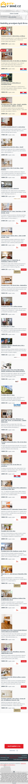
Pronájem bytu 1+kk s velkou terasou (11, 306)
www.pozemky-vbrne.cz (10, 764)
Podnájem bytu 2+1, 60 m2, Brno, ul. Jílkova (13, 36)
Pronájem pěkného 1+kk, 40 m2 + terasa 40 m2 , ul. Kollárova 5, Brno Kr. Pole (13, 699)
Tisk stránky (2, 755)
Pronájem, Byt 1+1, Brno (7, 326)
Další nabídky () (14, 746)
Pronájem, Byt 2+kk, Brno (8, 531)
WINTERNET (25, 759)
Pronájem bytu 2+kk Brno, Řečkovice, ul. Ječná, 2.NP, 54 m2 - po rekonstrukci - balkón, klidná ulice (13, 420)
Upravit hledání (14, 13)
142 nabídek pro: (4, 16)
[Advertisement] (14, 728)
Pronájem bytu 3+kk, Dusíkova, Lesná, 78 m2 (13, 551)
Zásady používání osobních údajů (13, 755)
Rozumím (14, 783)
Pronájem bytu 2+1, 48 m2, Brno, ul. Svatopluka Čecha (11, 83)
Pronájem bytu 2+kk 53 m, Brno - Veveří (12, 147)
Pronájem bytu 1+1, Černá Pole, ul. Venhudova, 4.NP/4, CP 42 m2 (10, 260)
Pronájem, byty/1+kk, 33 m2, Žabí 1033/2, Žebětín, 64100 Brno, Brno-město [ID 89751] (13, 370)
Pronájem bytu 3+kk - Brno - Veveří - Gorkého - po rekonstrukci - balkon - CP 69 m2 (14, 105)
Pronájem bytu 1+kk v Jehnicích (10, 188)
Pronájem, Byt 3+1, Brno (7, 395)
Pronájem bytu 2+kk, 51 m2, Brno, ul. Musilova (14, 61)
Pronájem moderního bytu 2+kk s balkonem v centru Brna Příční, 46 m (14, 488)
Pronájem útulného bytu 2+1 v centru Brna (13, 127)
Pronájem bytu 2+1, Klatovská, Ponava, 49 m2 (14, 509)
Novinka (24, 114)
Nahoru (12, 750)
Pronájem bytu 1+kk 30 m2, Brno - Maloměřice (14, 285)
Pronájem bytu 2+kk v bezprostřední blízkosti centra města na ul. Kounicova (14, 630)
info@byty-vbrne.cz (13, 757)
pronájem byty (12, 17)
